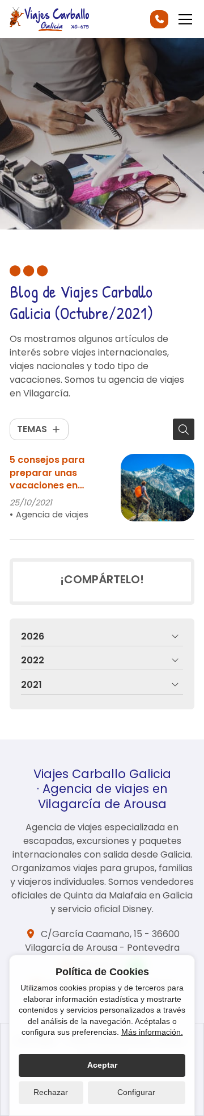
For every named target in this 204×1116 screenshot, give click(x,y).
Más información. (152, 1031)
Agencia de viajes (52, 514)
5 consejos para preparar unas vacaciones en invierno (47, 473)
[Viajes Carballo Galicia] (49, 19)
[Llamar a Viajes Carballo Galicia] (159, 19)
